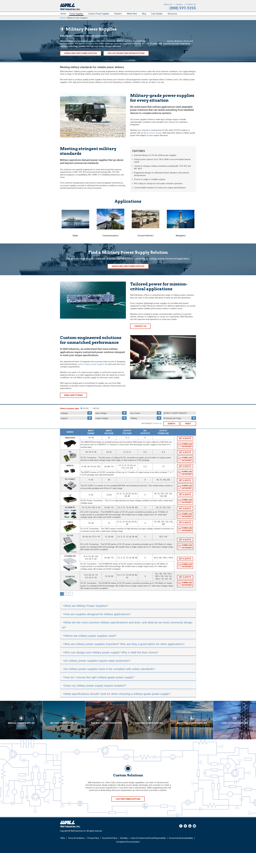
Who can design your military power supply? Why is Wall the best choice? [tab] (111, 652)
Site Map (124, 838)
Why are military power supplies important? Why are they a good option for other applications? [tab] (124, 644)
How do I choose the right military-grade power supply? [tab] (99, 677)
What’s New (132, 14)
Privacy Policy (93, 838)
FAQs (63, 838)
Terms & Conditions (76, 838)
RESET (188, 424)
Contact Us (191, 4)
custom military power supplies (90, 364)
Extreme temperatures (156, 41)
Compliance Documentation (128, 842)
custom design (155, 133)
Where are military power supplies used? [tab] (90, 635)
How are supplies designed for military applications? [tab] (97, 614)
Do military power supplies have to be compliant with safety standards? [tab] (109, 668)
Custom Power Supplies (98, 14)
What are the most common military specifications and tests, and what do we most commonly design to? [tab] (127, 625)
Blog (144, 14)
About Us (168, 4)
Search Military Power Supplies (80, 53)
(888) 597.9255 (182, 8)
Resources (172, 14)
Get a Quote (185, 438)
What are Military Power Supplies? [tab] (86, 605)
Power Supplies (76, 14)
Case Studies (157, 14)
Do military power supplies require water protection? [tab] (97, 660)
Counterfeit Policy (109, 838)
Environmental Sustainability (181, 838)
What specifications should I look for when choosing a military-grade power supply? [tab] (117, 693)
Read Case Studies (73, 395)
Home (63, 14)
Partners (118, 14)
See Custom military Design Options (126, 53)
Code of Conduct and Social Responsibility (148, 838)
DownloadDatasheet (187, 445)
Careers (179, 4)
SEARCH (171, 424)
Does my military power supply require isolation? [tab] (95, 685)
